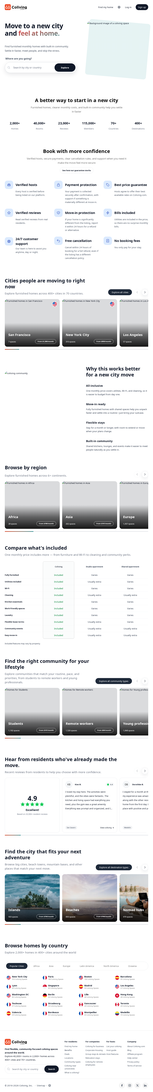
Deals (67, 1054)
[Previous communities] (137, 681)
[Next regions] (145, 474)
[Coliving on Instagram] (130, 1085)
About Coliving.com (136, 1046)
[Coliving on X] (137, 1085)
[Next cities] (145, 292)
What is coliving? (72, 1072)
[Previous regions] (137, 474)
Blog (129, 1050)
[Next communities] (145, 681)
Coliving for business (94, 1046)
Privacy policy (133, 1061)
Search (51, 1069)
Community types (73, 1061)
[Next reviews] (145, 771)
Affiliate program (134, 1054)
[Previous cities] (137, 292)
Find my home (105, 7)
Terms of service (134, 1065)
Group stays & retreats (95, 1054)
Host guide (111, 1050)
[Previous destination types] (137, 867)
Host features (112, 1054)
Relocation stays (92, 1058)
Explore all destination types (113, 867)
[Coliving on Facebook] (122, 1085)
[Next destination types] (145, 867)
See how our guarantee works (76, 170)
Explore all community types (113, 681)
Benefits (68, 1050)
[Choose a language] (119, 7)
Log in (128, 7)
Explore (65, 67)
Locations (69, 1058)
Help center (132, 1058)
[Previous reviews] (137, 771)
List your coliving (113, 1046)
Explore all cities (120, 292)
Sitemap (41, 1085)
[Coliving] (16, 7)
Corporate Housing (94, 1050)
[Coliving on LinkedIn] (145, 1085)
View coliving (107, 827)
